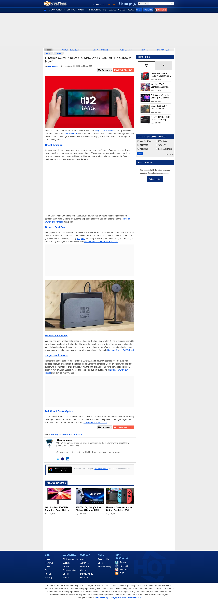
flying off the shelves (104, 130)
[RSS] (134, 4)
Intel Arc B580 (145, 141)
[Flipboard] (130, 4)
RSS (122, 573)
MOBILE (80, 10)
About (83, 559)
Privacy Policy (86, 574)
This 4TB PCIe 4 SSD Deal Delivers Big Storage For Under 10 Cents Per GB (160, 118)
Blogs (47, 570)
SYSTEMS (71, 10)
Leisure (66, 574)
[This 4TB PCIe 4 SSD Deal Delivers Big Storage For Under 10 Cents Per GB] (145, 120)
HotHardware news (101, 469)
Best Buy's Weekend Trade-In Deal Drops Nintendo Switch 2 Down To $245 (160, 74)
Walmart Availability (56, 335)
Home (47, 559)
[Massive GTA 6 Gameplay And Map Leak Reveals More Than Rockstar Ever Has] (145, 87)
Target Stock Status (56, 355)
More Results (170, 154)
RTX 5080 (162, 141)
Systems (66, 563)
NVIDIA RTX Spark (163, 50)
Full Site (48, 574)
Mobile (66, 566)
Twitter (123, 562)
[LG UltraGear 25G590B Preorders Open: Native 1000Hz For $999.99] (59, 496)
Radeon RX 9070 (165, 149)
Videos (66, 577)
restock (72, 434)
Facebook (124, 566)
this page (81, 239)
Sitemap (48, 577)
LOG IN (96, 4)
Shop (138, 10)
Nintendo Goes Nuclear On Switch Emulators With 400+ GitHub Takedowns (119, 509)
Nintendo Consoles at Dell (95, 422)
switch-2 (80, 434)
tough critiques (71, 133)
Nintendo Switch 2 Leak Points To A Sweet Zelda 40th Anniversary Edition (159, 107)
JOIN (102, 4)
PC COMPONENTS (56, 10)
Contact (83, 570)
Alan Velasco (64, 440)
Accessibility (103, 559)
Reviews (49, 563)
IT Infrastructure (70, 570)
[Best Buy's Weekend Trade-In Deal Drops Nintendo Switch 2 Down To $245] (145, 76)
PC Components (70, 559)
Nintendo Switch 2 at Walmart (120, 350)
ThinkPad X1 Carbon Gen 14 (70, 50)
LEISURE (112, 10)
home (48, 53)
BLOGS (131, 10)
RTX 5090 (143, 145)
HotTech (84, 577)
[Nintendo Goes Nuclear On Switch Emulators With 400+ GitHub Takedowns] (120, 496)
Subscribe (148, 10)
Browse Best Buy (55, 227)
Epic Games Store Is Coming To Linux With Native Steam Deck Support (160, 96)
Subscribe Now (155, 179)
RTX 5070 (143, 149)
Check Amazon (54, 145)
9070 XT (162, 145)
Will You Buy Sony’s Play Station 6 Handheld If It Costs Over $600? (88, 509)
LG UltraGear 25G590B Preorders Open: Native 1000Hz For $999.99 (57, 509)
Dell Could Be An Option (59, 411)
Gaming (54, 434)
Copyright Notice (118, 598)
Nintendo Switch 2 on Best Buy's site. (101, 242)
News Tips (85, 566)
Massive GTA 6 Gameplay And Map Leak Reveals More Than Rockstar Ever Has (159, 85)
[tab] (146, 65)
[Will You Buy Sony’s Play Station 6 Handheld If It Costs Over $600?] (90, 496)
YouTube (124, 570)
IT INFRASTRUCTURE (96, 10)
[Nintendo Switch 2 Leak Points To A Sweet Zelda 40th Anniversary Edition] (145, 109)
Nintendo (63, 434)
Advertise (84, 563)
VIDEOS (121, 10)
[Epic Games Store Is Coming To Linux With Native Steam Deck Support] (145, 98)
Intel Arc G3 (144, 50)
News (59, 53)
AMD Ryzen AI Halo (126, 50)
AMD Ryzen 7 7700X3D (100, 50)
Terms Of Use (134, 598)
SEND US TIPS (112, 4)
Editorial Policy (104, 566)
